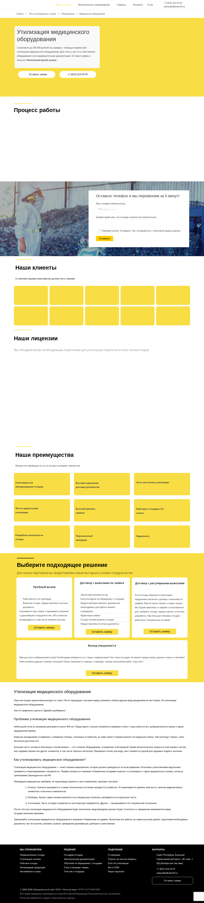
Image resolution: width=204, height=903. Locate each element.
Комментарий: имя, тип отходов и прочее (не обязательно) (126, 217)
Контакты (138, 4)
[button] (36, 74)
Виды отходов (63, 4)
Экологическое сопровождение (94, 4)
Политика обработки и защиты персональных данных (47, 898)
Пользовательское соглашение (104, 893)
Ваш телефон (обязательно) (110, 203)
